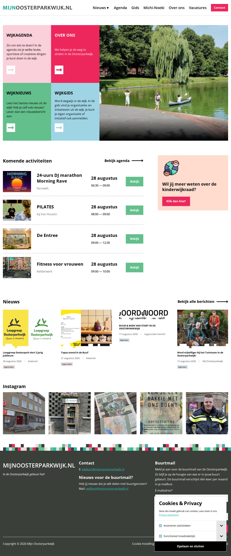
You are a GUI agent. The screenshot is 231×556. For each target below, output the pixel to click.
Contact (219, 8)
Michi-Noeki (153, 7)
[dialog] (190, 523)
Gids (135, 7)
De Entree (47, 235)
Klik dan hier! (176, 201)
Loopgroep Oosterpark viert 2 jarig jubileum (23, 354)
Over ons (177, 7)
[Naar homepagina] (37, 8)
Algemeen (124, 340)
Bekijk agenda (117, 160)
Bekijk (134, 181)
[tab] (221, 526)
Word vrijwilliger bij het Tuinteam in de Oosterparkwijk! (200, 354)
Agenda (120, 7)
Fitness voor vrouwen (60, 264)
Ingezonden (9, 367)
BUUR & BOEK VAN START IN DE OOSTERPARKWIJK (137, 327)
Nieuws (99, 7)
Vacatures (198, 7)
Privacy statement (168, 514)
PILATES (45, 207)
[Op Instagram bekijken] (24, 413)
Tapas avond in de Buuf (74, 352)
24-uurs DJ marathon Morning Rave (59, 178)
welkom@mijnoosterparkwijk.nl (103, 469)
